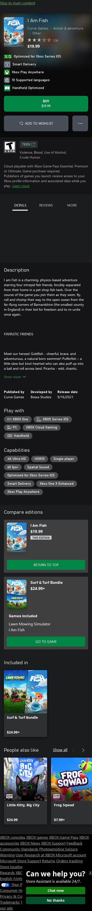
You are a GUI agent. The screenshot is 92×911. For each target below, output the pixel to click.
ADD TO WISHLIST (39, 123)
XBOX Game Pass (63, 837)
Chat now (56, 890)
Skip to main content (17, 2)
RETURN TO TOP (46, 564)
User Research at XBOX (36, 854)
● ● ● (80, 123)
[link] (25, 703)
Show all (60, 749)
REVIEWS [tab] (46, 205)
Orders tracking (69, 860)
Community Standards (19, 849)
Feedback (74, 843)
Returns (48, 860)
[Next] (83, 750)
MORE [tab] (72, 205)
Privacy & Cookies (15, 896)
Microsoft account (71, 854)
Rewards (7, 872)
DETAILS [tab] (20, 205)
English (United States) (19, 878)
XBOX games (37, 837)
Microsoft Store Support (20, 860)
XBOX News (30, 843)
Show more (12, 376)
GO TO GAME (46, 641)
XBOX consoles (12, 837)
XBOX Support (53, 843)
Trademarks (10, 902)
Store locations (12, 866)
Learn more (20, 185)
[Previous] (73, 750)
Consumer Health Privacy (21, 890)
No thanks (56, 900)
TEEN (26, 144)
